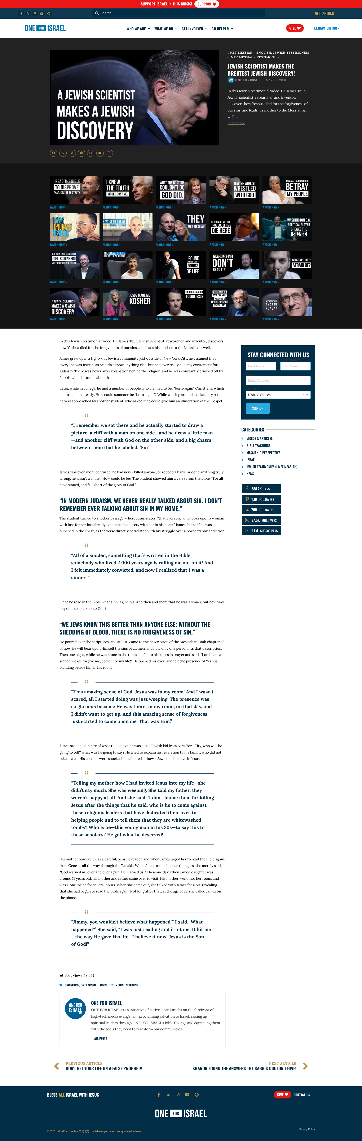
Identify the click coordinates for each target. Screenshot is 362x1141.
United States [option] (259, 394)
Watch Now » (58, 207)
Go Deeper (220, 28)
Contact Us (301, 1094)
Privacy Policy (307, 1129)
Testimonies (268, 57)
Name (251, 360)
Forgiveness (71, 985)
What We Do (163, 28)
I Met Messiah (89, 985)
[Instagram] (35, 14)
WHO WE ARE (136, 28)
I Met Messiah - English (249, 52)
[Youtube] (42, 14)
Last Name (289, 360)
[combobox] (178, 13)
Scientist (132, 985)
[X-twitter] (28, 14)
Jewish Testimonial (112, 985)
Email (251, 374)
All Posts (100, 1038)
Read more (236, 123)
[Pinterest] (49, 14)
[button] (53, 153)
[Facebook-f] (21, 14)
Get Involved (192, 28)
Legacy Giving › (326, 28)
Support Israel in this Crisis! (166, 3)
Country (253, 389)
